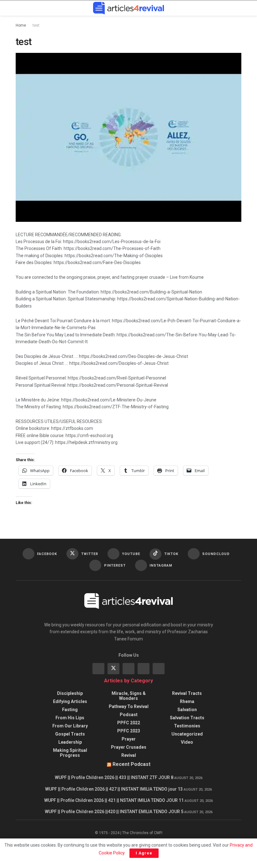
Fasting (70, 709)
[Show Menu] (18, 8)
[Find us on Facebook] (98, 668)
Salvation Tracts (187, 717)
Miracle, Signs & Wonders (129, 696)
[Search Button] (238, 8)
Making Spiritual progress (70, 753)
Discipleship (70, 693)
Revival (128, 755)
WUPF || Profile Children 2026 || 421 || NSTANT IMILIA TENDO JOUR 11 (114, 800)
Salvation (187, 709)
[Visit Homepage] (128, 8)
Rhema (187, 701)
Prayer (129, 738)
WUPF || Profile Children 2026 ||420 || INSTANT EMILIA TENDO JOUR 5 (114, 811)
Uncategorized (187, 733)
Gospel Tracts (70, 733)
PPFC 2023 (128, 730)
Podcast (129, 714)
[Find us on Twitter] (113, 668)
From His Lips (69, 717)
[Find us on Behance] (143, 668)
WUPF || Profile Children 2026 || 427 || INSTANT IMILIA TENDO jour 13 (114, 789)
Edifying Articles (70, 701)
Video (187, 742)
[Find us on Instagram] (128, 668)
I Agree (144, 853)
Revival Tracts (187, 693)
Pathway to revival (129, 706)
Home (21, 25)
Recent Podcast (131, 764)
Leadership (70, 742)
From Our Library (70, 725)
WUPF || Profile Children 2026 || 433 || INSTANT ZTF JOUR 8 (114, 777)
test (36, 25)
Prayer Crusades (128, 747)
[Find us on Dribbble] (159, 668)
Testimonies (187, 725)
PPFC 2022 (128, 722)
